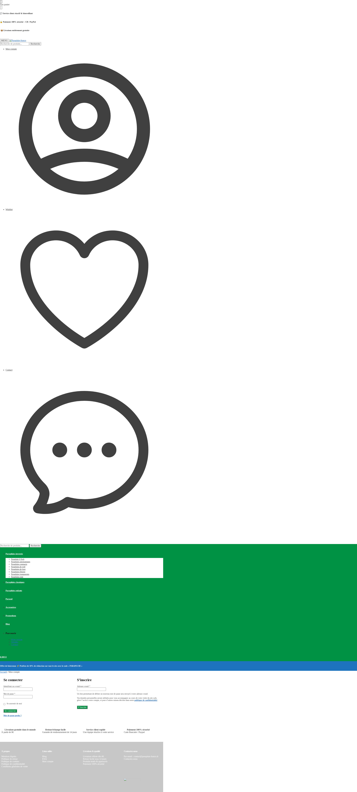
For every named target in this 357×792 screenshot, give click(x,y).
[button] (3, 536)
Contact (9, 370)
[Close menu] (1, 1)
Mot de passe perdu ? (12, 716)
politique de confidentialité (145, 700)
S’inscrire (82, 707)
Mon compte (11, 49)
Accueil (3, 672)
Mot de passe (9, 694)
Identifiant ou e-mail (12, 686)
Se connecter (10, 711)
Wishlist (9, 209)
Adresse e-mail (83, 686)
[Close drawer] (1, 7)
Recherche (35, 44)
